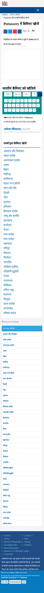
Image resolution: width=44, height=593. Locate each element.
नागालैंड (5, 462)
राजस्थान (6, 484)
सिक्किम (6, 490)
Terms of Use (24, 577)
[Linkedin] (20, 31)
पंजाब (5, 479)
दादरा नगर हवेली (8, 373)
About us (7, 536)
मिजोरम (5, 457)
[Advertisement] (21, 64)
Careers (6, 539)
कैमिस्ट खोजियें (15, 15)
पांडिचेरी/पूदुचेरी (8, 473)
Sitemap (27, 542)
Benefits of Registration (12, 542)
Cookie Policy (4, 577)
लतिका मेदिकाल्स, (17, 129)
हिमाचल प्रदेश (8, 407)
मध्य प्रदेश (6, 434)
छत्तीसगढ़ (6, 367)
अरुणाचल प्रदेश (8, 345)
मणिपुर (5, 445)
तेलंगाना (5, 501)
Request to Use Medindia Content (16, 551)
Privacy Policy (12, 577)
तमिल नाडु (6, 496)
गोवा (4, 390)
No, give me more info (15, 582)
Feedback (28, 545)
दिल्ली (5, 384)
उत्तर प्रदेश (7, 512)
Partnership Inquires (11, 548)
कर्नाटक (5, 423)
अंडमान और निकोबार (10, 334)
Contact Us (28, 536)
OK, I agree (5, 582)
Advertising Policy (11, 545)
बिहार (5, 356)
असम (5, 351)
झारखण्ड (6, 418)
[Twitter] (10, 31)
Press (26, 539)
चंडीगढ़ (5, 362)
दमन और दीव (7, 379)
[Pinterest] (15, 31)
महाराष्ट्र (6, 440)
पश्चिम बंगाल (7, 524)
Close (24, 582)
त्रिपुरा (5, 507)
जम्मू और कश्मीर (8, 412)
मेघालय (5, 451)
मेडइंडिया (5, 15)
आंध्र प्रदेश (7, 340)
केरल (5, 429)
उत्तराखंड (6, 518)
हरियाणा (5, 401)
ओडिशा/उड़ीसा (8, 468)
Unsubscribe (8, 554)
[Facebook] (6, 31)
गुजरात (5, 395)
